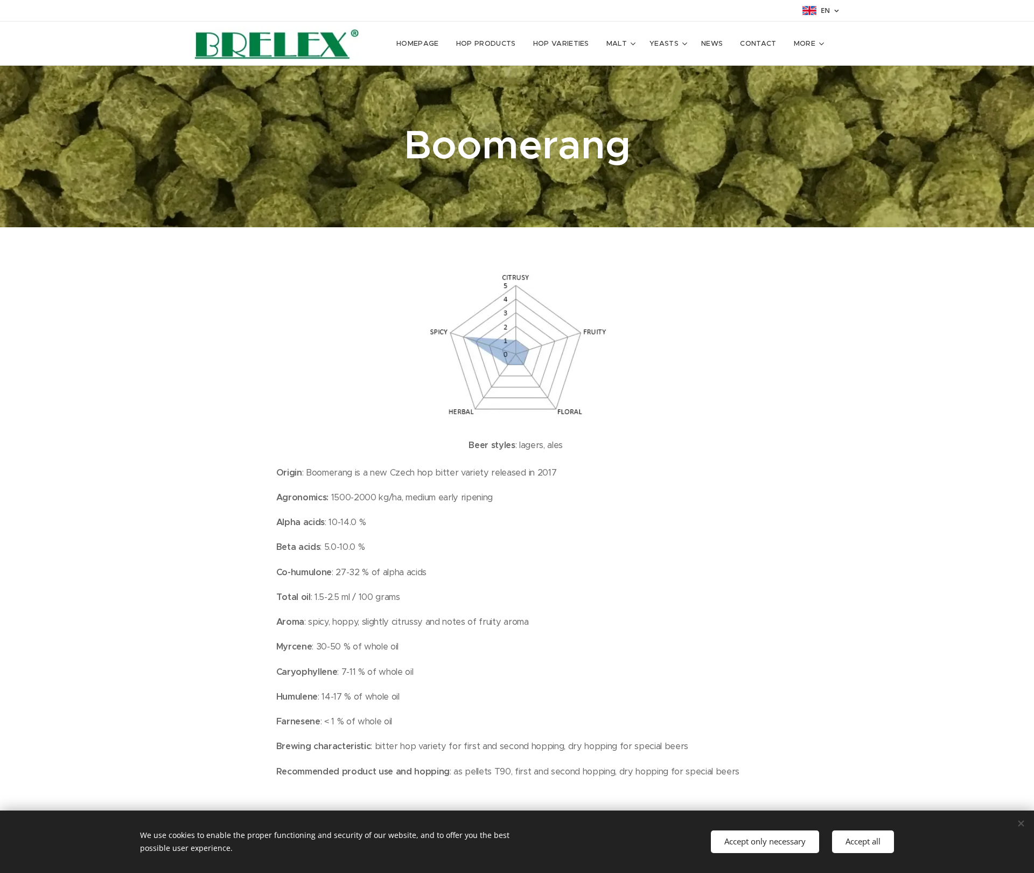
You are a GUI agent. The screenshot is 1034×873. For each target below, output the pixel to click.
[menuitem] (421, 43)
